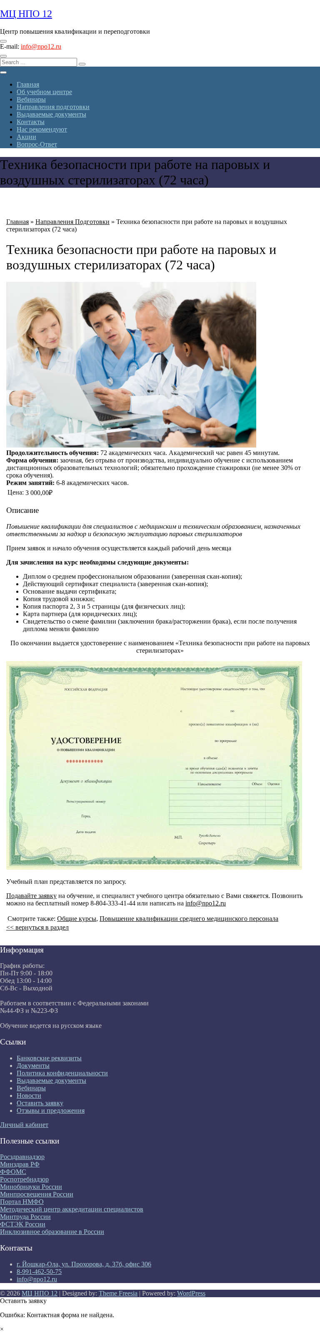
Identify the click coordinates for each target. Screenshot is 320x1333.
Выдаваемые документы (51, 114)
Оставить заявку (40, 1103)
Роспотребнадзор (24, 1179)
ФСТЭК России (22, 1224)
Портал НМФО (22, 1201)
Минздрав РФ (20, 1164)
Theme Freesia (118, 1293)
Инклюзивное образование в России (52, 1231)
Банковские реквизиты (49, 1058)
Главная (28, 84)
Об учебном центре (44, 91)
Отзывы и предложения (51, 1110)
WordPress (191, 1293)
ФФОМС (13, 1171)
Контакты (31, 121)
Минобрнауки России (31, 1186)
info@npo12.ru (41, 46)
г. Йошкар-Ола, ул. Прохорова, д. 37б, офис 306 (84, 1264)
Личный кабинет (24, 1124)
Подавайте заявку (31, 895)
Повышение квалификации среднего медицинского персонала (189, 918)
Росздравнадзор (22, 1156)
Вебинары (31, 99)
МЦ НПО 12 (26, 13)
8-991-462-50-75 (39, 1271)
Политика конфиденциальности (62, 1073)
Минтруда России (25, 1216)
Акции (26, 136)
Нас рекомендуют (42, 129)
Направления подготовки (53, 106)
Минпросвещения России (36, 1194)
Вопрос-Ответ (37, 144)
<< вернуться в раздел (37, 927)
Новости (29, 1095)
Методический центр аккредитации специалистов (71, 1209)
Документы (33, 1065)
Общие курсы (76, 918)
